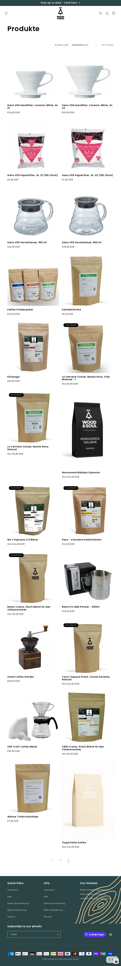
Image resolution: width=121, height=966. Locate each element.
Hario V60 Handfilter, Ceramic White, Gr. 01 (33, 107)
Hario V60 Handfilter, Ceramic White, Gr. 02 (87, 107)
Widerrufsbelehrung (17, 910)
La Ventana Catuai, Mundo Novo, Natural (28, 448)
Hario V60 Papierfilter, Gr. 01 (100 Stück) (32, 175)
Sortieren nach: (62, 44)
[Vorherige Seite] (52, 860)
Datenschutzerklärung (18, 903)
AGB (9, 896)
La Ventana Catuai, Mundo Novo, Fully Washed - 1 (86, 378)
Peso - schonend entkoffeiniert (82, 539)
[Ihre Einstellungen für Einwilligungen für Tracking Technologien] (116, 961)
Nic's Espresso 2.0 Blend (22, 539)
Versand (11, 916)
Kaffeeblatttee (71, 309)
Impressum (12, 889)
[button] (6, 13)
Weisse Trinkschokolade (22, 816)
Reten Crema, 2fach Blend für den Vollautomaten (28, 608)
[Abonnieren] (57, 934)
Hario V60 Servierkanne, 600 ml (82, 242)
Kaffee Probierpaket (20, 309)
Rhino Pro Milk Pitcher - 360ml (81, 607)
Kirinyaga (13, 377)
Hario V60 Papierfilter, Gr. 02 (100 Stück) (87, 175)
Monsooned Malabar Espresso (81, 472)
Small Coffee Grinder (20, 677)
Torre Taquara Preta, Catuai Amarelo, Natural (86, 678)
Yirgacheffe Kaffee (74, 842)
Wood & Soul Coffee (55, 959)
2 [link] (68, 860)
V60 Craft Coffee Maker (22, 746)
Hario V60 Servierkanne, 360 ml (27, 242)
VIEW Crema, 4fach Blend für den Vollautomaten (83, 748)
